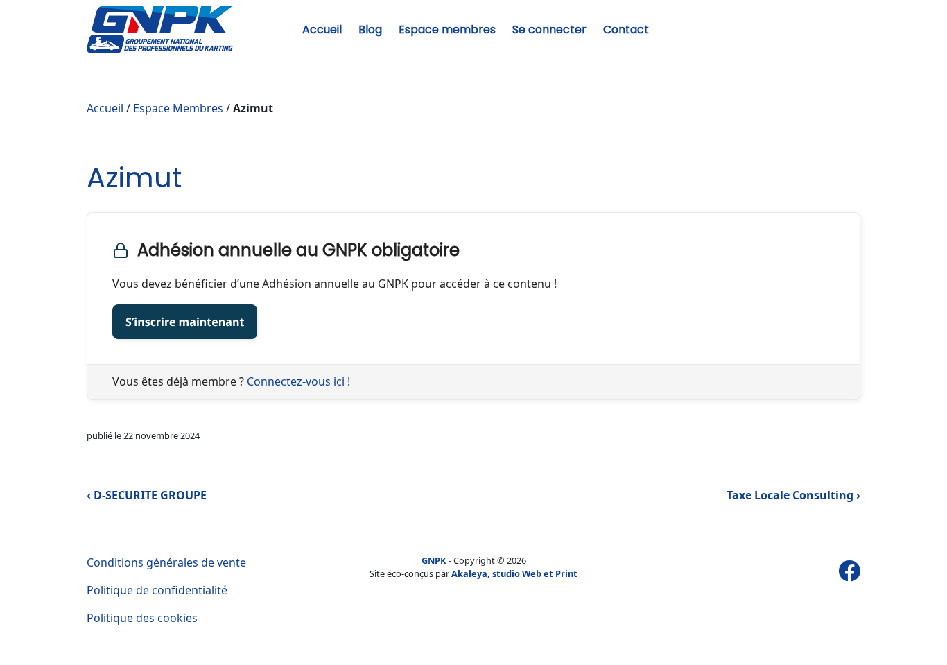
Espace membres (447, 29)
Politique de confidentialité (157, 590)
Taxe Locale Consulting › (793, 495)
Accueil (322, 29)
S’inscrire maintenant (184, 321)
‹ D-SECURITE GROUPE (147, 495)
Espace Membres (178, 108)
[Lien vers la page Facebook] (849, 570)
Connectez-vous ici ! (298, 381)
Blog (370, 29)
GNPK (434, 560)
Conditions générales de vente (166, 562)
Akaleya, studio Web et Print (514, 573)
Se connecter (549, 29)
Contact (626, 29)
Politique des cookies (142, 617)
